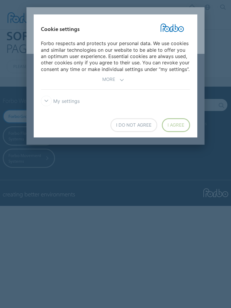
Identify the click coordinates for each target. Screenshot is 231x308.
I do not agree (134, 125)
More (108, 79)
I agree (176, 125)
